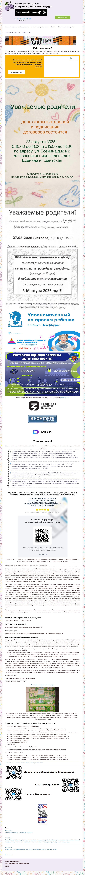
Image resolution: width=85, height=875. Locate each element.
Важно (53, 27)
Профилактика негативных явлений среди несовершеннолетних (24, 762)
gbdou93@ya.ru (64, 397)
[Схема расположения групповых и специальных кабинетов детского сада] (42, 699)
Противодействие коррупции (66, 27)
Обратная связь (62, 17)
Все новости (8, 855)
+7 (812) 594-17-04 (22, 19)
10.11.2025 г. (31, 848)
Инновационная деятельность (40, 27)
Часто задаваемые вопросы (12, 32)
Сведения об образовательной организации (16, 27)
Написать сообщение (16, 72)
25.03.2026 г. (42, 840)
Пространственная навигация (42, 685)
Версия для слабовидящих (26, 12)
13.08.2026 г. (18, 831)
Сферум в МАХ (26, 32)
